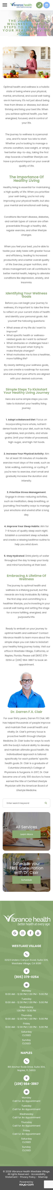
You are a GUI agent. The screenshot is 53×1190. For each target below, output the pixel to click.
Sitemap (43, 1177)
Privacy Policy (28, 1177)
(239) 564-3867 (26, 1084)
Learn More (26, 834)
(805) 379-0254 (26, 977)
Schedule (26, 879)
